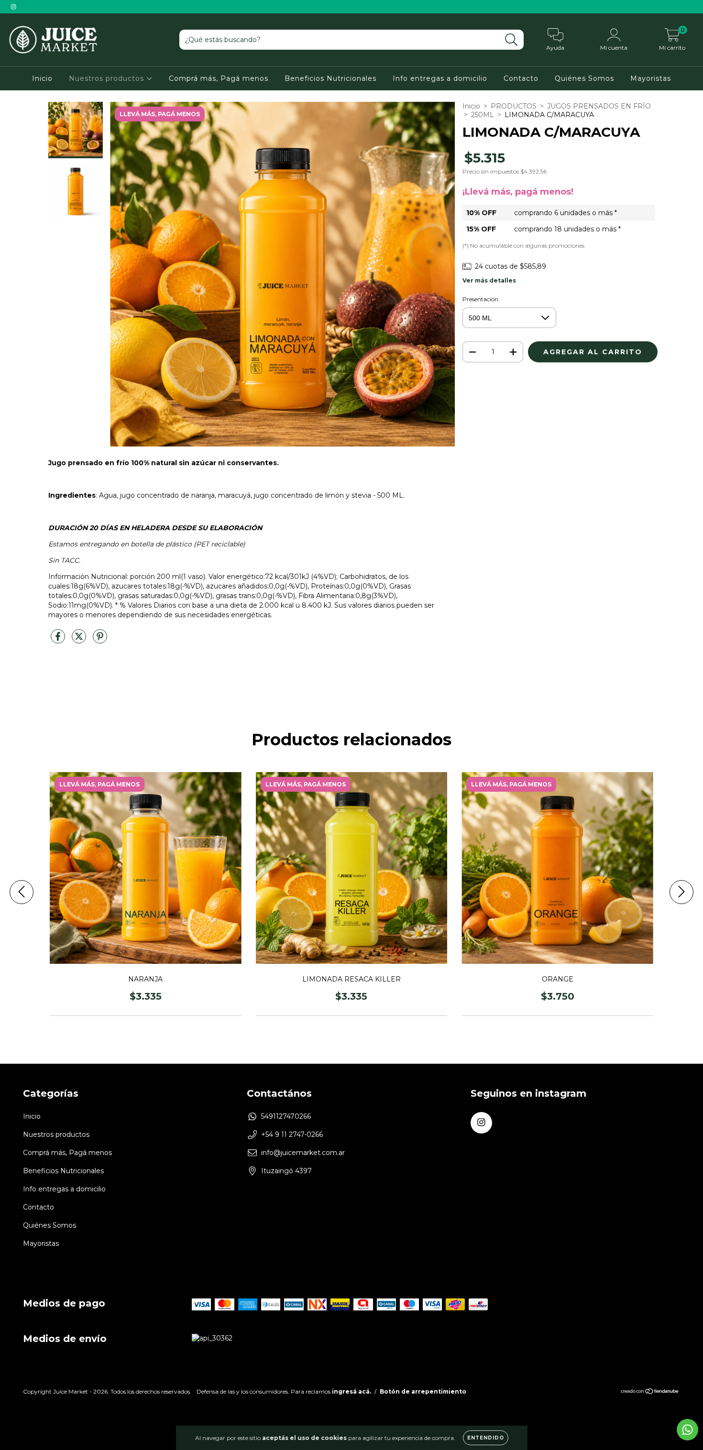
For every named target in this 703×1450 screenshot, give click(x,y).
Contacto (521, 78)
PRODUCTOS (514, 106)
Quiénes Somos (584, 78)
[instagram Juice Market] (13, 6)
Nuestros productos (107, 78)
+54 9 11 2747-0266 (292, 1134)
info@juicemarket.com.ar (303, 1152)
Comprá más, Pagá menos (218, 78)
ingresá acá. (351, 1391)
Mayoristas (650, 78)
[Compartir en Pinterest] (100, 640)
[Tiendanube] (650, 1392)
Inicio (42, 78)
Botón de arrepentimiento (423, 1391)
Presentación (480, 299)
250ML (482, 114)
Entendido (485, 1438)
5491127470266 (286, 1116)
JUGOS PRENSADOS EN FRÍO (599, 106)
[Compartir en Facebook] (59, 640)
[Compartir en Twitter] (80, 640)
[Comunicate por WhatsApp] (687, 1429)
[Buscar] (511, 40)
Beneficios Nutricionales (330, 78)
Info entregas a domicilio (440, 78)
